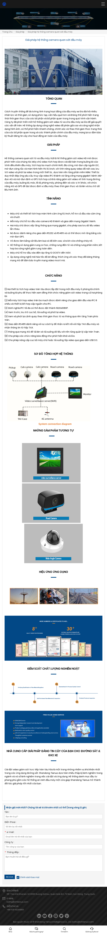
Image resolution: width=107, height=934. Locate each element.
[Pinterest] (67, 916)
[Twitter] (61, 916)
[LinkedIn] (39, 916)
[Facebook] (50, 916)
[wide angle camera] (53, 562)
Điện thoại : (10, 822)
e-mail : (9, 832)
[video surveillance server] (51, 481)
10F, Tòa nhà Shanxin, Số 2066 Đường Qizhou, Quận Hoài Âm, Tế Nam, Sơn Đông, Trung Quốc (51, 894)
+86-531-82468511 (15, 909)
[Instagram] (56, 916)
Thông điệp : (12, 852)
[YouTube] (44, 916)
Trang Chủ (7, 31)
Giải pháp (20, 31)
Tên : (7, 812)
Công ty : (9, 842)
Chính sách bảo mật (29, 877)
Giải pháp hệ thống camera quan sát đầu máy (50, 31)
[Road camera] (51, 522)
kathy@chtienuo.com (17, 901)
